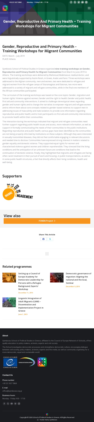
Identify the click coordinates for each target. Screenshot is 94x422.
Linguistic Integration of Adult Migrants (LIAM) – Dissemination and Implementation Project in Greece (30, 304)
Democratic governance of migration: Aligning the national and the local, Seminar (78, 278)
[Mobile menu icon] (89, 8)
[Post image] (9, 277)
